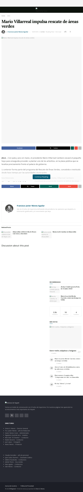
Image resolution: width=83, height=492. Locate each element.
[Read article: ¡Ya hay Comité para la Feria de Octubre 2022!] (55, 289)
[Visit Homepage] (41, 10)
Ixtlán (8, 16)
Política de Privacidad (27, 486)
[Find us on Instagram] (17, 415)
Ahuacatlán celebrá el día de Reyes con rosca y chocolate (24, 233)
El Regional (13, 489)
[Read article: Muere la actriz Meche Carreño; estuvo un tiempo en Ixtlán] (55, 299)
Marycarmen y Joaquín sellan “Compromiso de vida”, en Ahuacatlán (67, 376)
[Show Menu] (6, 10)
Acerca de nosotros (11, 486)
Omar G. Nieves (39, 489)
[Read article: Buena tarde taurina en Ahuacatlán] (47, 234)
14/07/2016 (35, 32)
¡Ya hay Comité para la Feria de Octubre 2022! (70, 288)
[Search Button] (77, 10)
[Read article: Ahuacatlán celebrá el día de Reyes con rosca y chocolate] (7, 234)
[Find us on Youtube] (21, 415)
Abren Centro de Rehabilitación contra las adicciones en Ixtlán (67, 368)
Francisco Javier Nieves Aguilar (18, 32)
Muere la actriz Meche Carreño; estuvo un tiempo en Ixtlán (71, 298)
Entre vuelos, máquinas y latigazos (63, 351)
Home (3, 16)
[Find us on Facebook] (7, 415)
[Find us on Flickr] (26, 415)
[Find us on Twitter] (12, 415)
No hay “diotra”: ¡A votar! (63, 383)
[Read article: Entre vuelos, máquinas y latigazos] (65, 337)
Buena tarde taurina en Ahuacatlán (64, 232)
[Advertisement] (41, 3)
